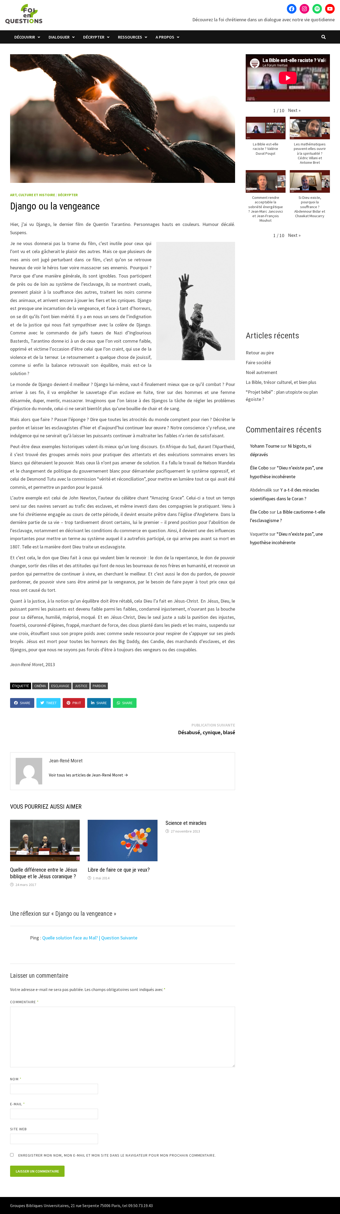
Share (25, 702)
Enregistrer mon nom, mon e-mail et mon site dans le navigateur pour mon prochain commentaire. (117, 1155)
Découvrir (24, 37)
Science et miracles (185, 823)
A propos (165, 37)
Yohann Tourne (264, 446)
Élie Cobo (259, 468)
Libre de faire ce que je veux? (119, 870)
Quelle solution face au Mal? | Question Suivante (89, 938)
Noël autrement (261, 372)
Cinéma (40, 685)
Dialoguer (59, 37)
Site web (18, 1129)
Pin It (77, 702)
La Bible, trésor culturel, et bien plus (281, 382)
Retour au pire (260, 353)
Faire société (258, 362)
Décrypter (93, 37)
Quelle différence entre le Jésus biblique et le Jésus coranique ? (43, 873)
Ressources (130, 37)
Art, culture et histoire (32, 194)
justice (81, 685)
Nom (15, 1079)
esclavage (60, 685)
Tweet (51, 702)
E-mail (17, 1104)
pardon (99, 685)
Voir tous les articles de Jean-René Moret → (88, 775)
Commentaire (24, 1001)
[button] (294, 110)
